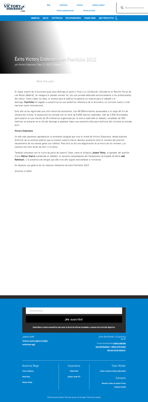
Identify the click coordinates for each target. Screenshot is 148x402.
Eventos (80, 5)
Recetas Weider (27, 382)
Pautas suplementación (65, 10)
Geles (45, 18)
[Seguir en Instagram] (73, 339)
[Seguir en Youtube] (74, 348)
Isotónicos (57, 18)
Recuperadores (73, 18)
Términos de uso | (71, 397)
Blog (48, 5)
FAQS (45, 341)
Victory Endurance (27, 64)
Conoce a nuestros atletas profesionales (113, 371)
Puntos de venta (89, 10)
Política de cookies (94, 397)
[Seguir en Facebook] (65, 339)
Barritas (35, 18)
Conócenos (63, 5)
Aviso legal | (82, 397)
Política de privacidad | (55, 397)
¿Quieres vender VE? (74, 377)
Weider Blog (26, 377)
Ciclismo (56, 64)
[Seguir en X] (82, 339)
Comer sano (90, 18)
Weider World (74, 371)
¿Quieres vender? (98, 5)
